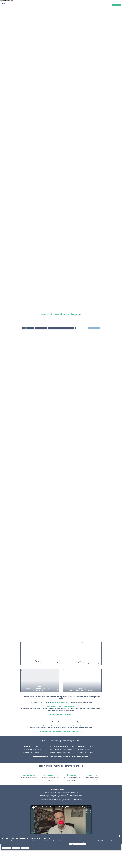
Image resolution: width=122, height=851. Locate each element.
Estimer (64, 5)
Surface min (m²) (53, 328)
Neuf (78, 328)
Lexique (69, 5)
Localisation (38, 328)
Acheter (41, 5)
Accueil (36, 5)
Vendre (45, 5)
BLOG (73, 5)
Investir (60, 5)
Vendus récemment (52, 5)
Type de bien (25, 327)
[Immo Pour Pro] (4, 5)
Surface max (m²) (66, 328)
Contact (77, 5)
